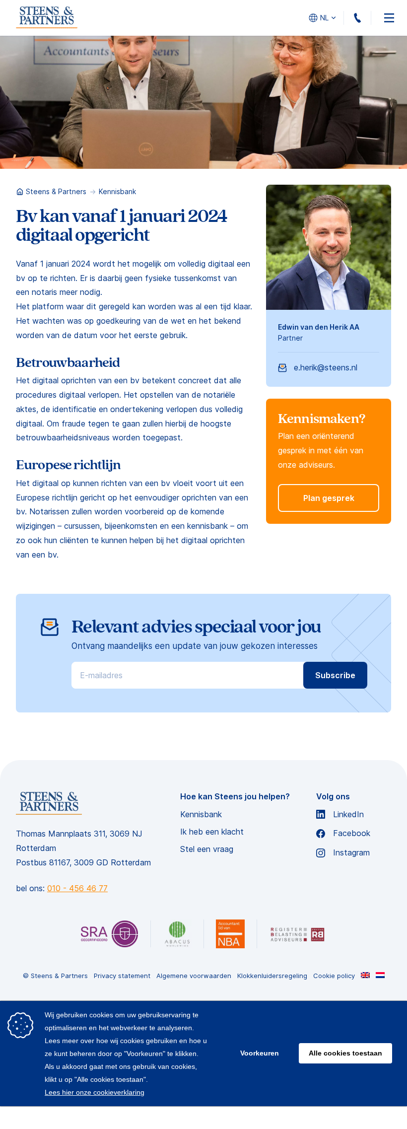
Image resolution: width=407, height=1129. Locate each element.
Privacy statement (122, 976)
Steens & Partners (56, 191)
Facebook (351, 833)
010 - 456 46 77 (77, 888)
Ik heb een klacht (212, 832)
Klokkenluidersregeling (272, 976)
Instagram (351, 852)
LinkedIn (348, 814)
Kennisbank (117, 191)
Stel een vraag (206, 849)
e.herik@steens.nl (325, 367)
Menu (389, 18)
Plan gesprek (328, 498)
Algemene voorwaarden (193, 976)
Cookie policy (334, 976)
